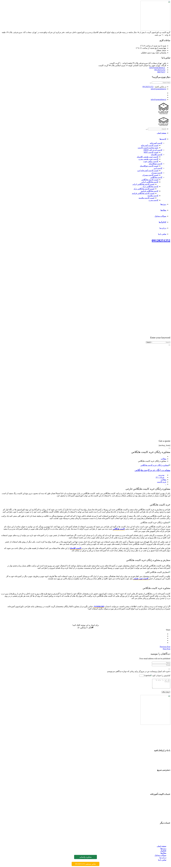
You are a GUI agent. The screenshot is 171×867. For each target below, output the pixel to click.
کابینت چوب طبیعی (141, 579)
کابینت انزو (162, 806)
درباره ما (163, 787)
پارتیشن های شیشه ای (157, 837)
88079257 (161, 72)
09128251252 (159, 70)
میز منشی (162, 835)
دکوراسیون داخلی (159, 840)
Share (168, 630)
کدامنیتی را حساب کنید (161, 675)
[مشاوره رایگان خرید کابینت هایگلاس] (155, 465)
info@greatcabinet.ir (157, 68)
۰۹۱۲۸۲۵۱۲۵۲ (98, 606)
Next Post (166, 649)
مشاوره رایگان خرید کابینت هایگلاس (152, 470)
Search (149, 342)
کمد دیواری (162, 833)
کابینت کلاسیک (75, 548)
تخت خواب (162, 831)
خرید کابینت (161, 482)
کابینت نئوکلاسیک (159, 818)
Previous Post (165, 647)
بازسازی (163, 828)
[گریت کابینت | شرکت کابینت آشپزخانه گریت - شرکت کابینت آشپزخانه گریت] (163, 115)
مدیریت (161, 475)
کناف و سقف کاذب (158, 842)
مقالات (163, 459)
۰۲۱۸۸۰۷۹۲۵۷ (159, 765)
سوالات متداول (160, 784)
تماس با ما (162, 789)
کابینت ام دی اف (159, 802)
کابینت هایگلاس (119, 529)
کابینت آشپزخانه (160, 799)
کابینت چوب (161, 813)
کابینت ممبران (160, 809)
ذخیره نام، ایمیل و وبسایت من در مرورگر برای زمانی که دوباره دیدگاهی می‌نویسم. (138, 671)
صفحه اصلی (161, 775)
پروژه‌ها (163, 778)
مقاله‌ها (163, 782)
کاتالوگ (163, 780)
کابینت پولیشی (160, 811)
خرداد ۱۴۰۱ (160, 477)
